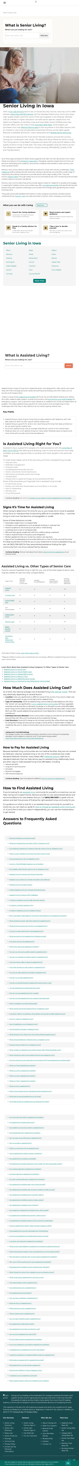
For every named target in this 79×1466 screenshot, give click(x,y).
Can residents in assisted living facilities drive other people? (29, 1210)
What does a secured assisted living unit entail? (25, 1096)
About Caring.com (50, 1423)
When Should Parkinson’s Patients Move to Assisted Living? (29, 1040)
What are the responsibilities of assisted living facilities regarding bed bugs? (34, 1246)
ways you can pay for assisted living (53, 778)
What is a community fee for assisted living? (24, 1148)
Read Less (40, 205)
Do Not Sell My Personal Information (10, 1449)
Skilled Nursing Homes (7, 629)
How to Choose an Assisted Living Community (55, 807)
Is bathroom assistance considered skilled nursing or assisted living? (32, 1355)
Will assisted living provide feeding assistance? (24, 1365)
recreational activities (50, 185)
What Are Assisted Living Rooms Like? (22, 838)
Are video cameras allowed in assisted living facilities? (27, 1179)
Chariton (32, 266)
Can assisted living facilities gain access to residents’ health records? (32, 1190)
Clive (31, 270)
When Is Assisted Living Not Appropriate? (23, 1003)
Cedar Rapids (11, 266)
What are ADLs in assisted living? (20, 1303)
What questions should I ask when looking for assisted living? (29, 921)
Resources (9, 1433)
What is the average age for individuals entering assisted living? (30, 1091)
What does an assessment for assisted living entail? (26, 1360)
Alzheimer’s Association (29, 161)
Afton (8, 250)
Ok (68, 1463)
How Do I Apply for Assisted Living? (21, 1019)
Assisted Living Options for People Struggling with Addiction (29, 879)
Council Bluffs (34, 274)
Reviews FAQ (48, 1438)
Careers (45, 1441)
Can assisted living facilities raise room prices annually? (27, 1184)
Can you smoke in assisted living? (20, 1143)
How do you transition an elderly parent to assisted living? (28, 957)
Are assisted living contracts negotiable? (22, 1159)
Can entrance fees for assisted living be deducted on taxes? (29, 1102)
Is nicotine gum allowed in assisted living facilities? (26, 1241)
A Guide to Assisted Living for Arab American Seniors (27, 900)
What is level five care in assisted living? (22, 1308)
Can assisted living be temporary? (20, 1293)
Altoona (9, 254)
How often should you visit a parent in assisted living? (27, 967)
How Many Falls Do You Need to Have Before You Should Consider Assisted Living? (37, 1014)
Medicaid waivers (51, 757)
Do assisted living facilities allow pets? (22, 1122)
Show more (39, 281)
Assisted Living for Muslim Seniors (20, 885)
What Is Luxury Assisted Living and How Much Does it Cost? (29, 854)
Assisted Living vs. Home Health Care (18, 672)
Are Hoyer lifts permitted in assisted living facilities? (26, 1117)
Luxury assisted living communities (44, 704)
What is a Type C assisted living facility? (22, 1081)
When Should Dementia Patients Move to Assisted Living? (29, 1009)
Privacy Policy (32, 1412)
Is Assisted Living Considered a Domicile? (23, 1375)
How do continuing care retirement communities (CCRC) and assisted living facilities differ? (40, 1060)
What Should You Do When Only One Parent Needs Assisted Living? (32, 1034)
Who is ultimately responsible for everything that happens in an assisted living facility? (38, 916)
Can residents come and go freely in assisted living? (26, 1128)
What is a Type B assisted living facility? (22, 1065)
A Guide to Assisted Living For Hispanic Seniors (25, 910)
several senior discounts (60, 133)
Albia (31, 250)
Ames (31, 254)
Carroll (31, 262)
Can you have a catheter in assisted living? (23, 1298)
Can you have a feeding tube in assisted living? (25, 1319)
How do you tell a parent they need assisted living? (26, 931)
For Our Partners (30, 1436)
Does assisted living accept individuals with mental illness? (28, 1231)
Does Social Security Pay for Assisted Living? (24, 859)
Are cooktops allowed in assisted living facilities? (25, 1169)
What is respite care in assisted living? (22, 1313)
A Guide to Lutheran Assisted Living (21, 905)
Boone (54, 258)
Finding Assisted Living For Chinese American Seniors (27, 890)
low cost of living (16, 112)
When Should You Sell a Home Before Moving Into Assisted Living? (32, 1055)
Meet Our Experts (50, 1426)
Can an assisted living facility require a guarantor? (25, 1153)
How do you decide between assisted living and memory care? (30, 983)
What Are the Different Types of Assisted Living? (25, 1370)
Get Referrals (29, 1433)
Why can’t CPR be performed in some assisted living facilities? (30, 1262)
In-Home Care (10, 595)
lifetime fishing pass (29, 127)
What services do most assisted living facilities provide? (27, 936)
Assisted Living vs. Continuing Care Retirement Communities (27, 681)
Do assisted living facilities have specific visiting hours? (27, 1215)
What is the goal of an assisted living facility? (24, 947)
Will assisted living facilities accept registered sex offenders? (29, 1267)
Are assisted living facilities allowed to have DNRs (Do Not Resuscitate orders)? (35, 1164)
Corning (9, 274)
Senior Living (7, 13)
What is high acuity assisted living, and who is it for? (26, 1277)
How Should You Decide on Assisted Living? (24, 1029)
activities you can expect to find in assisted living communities (50, 498)
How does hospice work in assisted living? (23, 1282)
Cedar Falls (56, 262)
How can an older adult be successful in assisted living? (27, 972)
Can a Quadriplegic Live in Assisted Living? (23, 1024)
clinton (9, 270)
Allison (54, 250)
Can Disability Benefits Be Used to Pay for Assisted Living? (29, 869)
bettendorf (33, 258)
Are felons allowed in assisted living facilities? (24, 1174)
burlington (10, 262)
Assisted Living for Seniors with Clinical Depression (26, 874)
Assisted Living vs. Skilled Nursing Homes (19, 679)
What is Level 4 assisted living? (19, 1086)
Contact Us (47, 1444)
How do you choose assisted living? (21, 978)
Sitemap (8, 1438)
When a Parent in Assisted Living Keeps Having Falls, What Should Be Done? (35, 1050)
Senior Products (11, 1436)
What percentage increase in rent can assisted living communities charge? (34, 1251)
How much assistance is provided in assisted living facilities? (29, 1344)
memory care (20, 196)
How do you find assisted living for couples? (24, 993)
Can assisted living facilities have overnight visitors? (26, 1195)
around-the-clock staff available (60, 399)
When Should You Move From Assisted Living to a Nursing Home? (31, 1272)
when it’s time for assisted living (54, 552)
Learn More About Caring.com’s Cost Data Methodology (24, 738)
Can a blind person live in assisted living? (22, 1288)
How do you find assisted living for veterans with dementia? (29, 998)
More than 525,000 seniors (21, 114)
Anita (54, 254)
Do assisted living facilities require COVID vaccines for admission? (31, 1221)
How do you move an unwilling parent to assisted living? (28, 952)
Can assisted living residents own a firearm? (24, 1205)
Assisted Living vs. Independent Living (18, 674)
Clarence (55, 266)
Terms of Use (18, 1412)
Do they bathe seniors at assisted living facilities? (25, 1339)
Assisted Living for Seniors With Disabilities (23, 895)
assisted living (29, 792)
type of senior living (26, 419)
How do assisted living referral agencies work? (24, 988)
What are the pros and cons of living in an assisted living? (28, 926)
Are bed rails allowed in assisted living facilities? (25, 1133)
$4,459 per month (46, 429)
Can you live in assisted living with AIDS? (23, 1334)
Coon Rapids (56, 270)
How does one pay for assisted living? (22, 941)
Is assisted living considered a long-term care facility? (27, 1350)
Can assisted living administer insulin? (21, 1324)
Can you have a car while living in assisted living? (25, 1138)
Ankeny (9, 258)
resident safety (13, 177)
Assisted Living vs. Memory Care (16, 676)
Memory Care (9, 622)
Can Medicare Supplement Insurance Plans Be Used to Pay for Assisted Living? (36, 848)
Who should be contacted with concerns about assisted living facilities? (33, 1257)
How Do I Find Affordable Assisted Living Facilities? (26, 864)
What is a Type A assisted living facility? (22, 1076)
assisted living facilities (27, 397)
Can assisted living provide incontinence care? (24, 1329)
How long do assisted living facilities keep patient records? (28, 1236)
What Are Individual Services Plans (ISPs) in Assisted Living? (29, 843)
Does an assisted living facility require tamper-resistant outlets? (30, 1226)
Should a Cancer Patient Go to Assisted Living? (25, 1045)
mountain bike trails (43, 125)
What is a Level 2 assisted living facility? (22, 1071)
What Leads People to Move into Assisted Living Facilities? (29, 1381)
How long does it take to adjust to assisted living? (26, 962)
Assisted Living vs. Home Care (15, 669)
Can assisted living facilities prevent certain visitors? (26, 1200)
